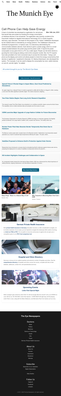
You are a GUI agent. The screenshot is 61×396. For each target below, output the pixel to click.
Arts (49, 2)
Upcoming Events (30, 287)
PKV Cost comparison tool (24, 234)
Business (35, 2)
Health (20, 2)
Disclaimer (30, 356)
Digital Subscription (30, 369)
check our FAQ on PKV (11, 232)
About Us (30, 349)
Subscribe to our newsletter (30, 366)
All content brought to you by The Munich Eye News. (20, 69)
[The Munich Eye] (57, 7)
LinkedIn (30, 386)
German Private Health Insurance (30, 224)
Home (8, 2)
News (14, 2)
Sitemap (30, 358)
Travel (55, 2)
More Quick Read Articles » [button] (30, 170)
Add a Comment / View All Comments (30, 78)
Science (43, 2)
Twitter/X (30, 382)
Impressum (30, 353)
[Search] (3, 2)
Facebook (30, 384)
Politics (27, 2)
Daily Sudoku (30, 373)
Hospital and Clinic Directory (31, 257)
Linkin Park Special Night (30, 290)
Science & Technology (30, 331)
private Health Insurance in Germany (16, 228)
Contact (30, 351)
